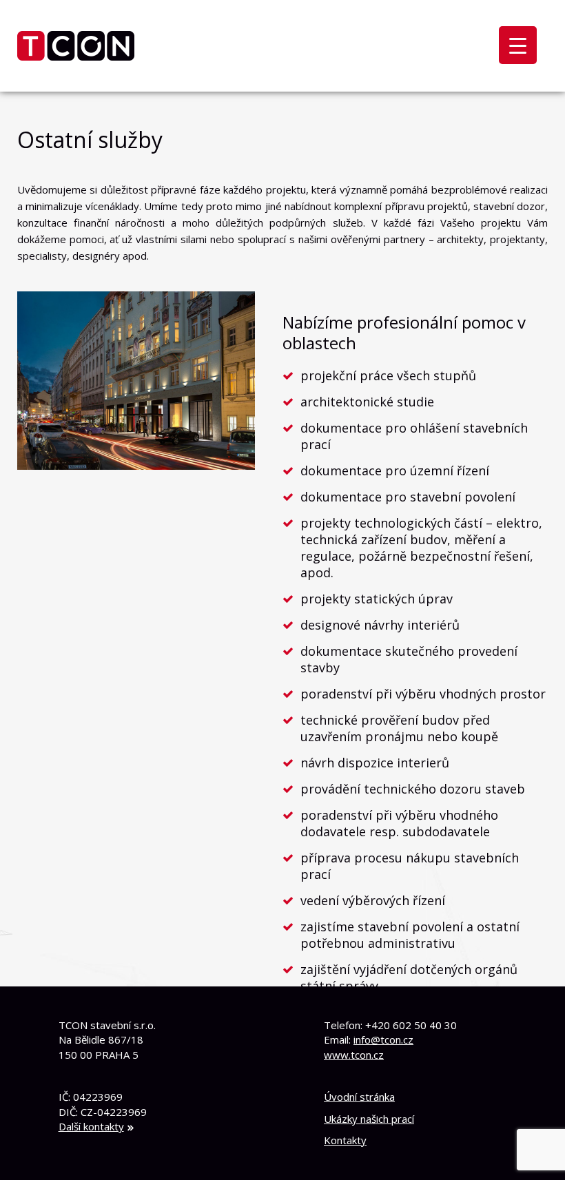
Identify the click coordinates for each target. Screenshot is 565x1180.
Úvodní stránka (359, 1097)
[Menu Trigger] (518, 45)
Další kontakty (91, 1126)
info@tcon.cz (383, 1039)
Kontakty (345, 1140)
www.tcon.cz (354, 1055)
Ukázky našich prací (369, 1119)
